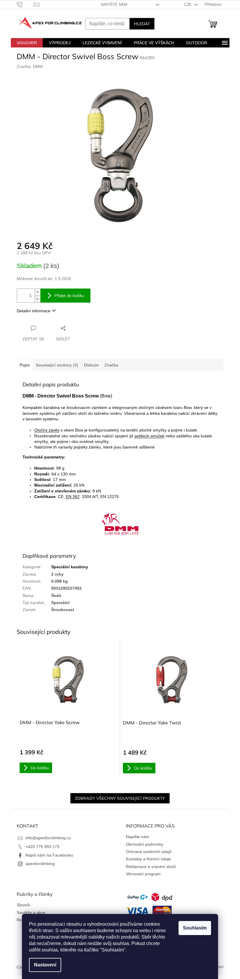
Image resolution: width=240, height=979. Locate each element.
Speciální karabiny (69, 566)
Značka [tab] (111, 365)
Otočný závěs (46, 430)
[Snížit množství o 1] (37, 299)
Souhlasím (195, 927)
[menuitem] (27, 42)
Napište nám (114, 4)
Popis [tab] (25, 365)
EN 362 (73, 496)
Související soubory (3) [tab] (57, 365)
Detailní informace (33, 310)
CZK (188, 4)
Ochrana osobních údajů (149, 851)
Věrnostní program (143, 873)
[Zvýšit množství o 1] (37, 292)
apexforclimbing (40, 863)
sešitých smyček (149, 436)
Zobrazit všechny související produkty (120, 798)
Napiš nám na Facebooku (49, 855)
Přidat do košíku (69, 295)
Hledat (142, 23)
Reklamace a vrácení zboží (151, 866)
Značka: (30, 66)
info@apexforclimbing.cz (48, 837)
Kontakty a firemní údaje (148, 859)
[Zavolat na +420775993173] (25, 4)
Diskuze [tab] (91, 365)
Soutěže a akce (31, 912)
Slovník (23, 905)
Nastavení (45, 964)
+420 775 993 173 (42, 846)
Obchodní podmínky (144, 844)
